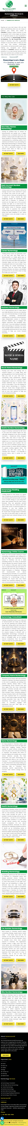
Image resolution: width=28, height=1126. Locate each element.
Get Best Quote (14, 85)
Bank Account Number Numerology (11, 186)
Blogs (3, 1069)
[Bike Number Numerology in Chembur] (14, 976)
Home (2, 20)
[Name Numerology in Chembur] (14, 725)
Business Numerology (10, 307)
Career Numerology (10, 251)
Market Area (5, 1075)
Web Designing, (22, 1122)
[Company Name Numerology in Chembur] (14, 660)
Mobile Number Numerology (13, 428)
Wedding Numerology (11, 872)
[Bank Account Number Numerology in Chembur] (14, 170)
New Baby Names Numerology (9, 128)
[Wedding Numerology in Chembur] (14, 856)
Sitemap (4, 1073)
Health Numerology (10, 806)
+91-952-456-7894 (8, 1114)
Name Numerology (9, 741)
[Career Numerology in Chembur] (14, 235)
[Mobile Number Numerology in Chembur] (14, 412)
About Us (4, 1065)
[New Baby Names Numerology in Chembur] (14, 111)
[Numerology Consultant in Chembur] (14, 602)
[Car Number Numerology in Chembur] (14, 913)
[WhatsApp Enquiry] (2, 1123)
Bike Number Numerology (12, 992)
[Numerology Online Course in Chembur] (14, 536)
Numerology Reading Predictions (10, 491)
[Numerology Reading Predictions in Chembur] (14, 474)
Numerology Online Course (13, 552)
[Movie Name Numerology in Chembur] (14, 352)
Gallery (4, 1067)
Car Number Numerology (12, 928)
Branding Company (19, 1124)
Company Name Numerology (14, 675)
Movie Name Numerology (12, 368)
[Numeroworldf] (9, 5)
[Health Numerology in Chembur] (14, 791)
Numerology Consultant (12, 617)
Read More (21, 153)
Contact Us (5, 1071)
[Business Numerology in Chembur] (14, 292)
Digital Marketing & (9, 1124)
